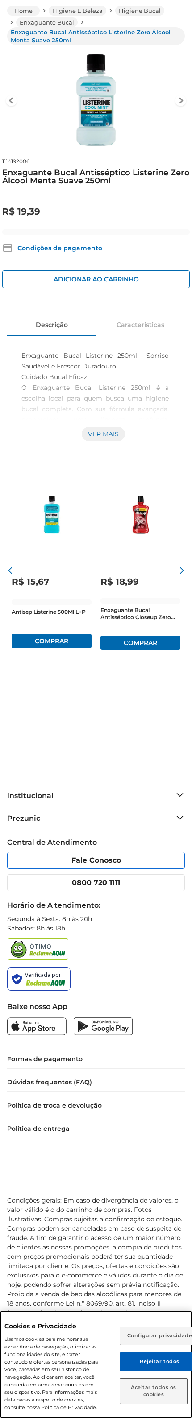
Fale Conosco (96, 860)
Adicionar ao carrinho (96, 279)
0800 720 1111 (96, 882)
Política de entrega (38, 1128)
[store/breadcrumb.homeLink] (23, 11)
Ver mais (103, 434)
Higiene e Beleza (77, 10)
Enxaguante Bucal (47, 22)
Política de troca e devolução (54, 1105)
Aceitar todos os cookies (153, 1390)
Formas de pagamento (45, 1059)
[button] (52, 248)
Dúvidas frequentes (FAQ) (49, 1082)
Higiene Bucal (140, 10)
